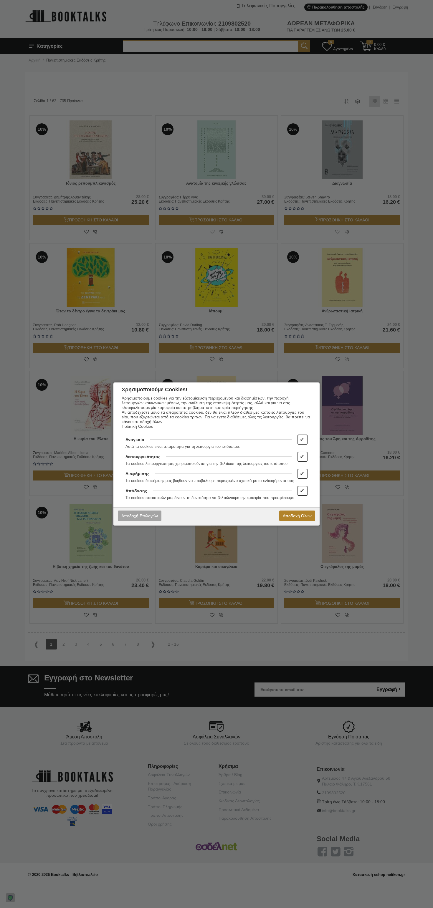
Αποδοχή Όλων (297, 515)
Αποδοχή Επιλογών (139, 515)
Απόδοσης (136, 490)
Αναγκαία (134, 439)
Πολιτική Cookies (137, 426)
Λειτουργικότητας (142, 456)
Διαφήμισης (137, 473)
